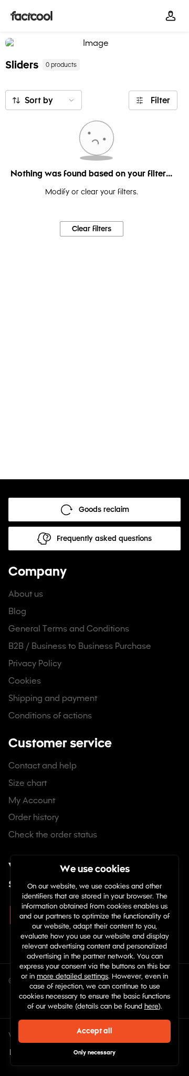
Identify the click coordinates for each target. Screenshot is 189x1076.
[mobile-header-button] (170, 16)
